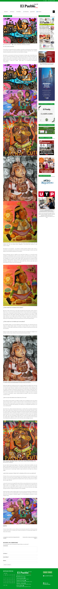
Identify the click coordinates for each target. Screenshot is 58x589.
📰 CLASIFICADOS (48, 575)
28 (10, 582)
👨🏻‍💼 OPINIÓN (18, 11)
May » (7, 585)
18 (5, 581)
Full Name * (5, 553)
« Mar (4, 585)
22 (12, 581)
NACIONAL (28, 44)
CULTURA (14, 44)
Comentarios (5, 545)
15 (12, 579)
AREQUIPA (6, 11)
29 (12, 582)
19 (7, 581)
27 (9, 582)
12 (7, 579)
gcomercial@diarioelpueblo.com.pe (22, 579)
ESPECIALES (12, 11)
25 (5, 582)
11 (5, 579)
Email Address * (6, 557)
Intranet (45, 572)
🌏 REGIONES (39, 11)
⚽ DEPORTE (32, 11)
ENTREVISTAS (19, 44)
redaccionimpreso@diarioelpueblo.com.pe (23, 584)
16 (14, 579)
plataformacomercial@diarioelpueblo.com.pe (24, 581)
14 (10, 579)
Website (4, 560)
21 (10, 581)
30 (14, 582)
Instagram (44, 0)
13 (9, 579)
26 (7, 582)
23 (14, 581)
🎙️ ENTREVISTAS (26, 11)
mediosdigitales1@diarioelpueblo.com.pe (23, 586)
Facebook (43, 0)
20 (9, 581)
